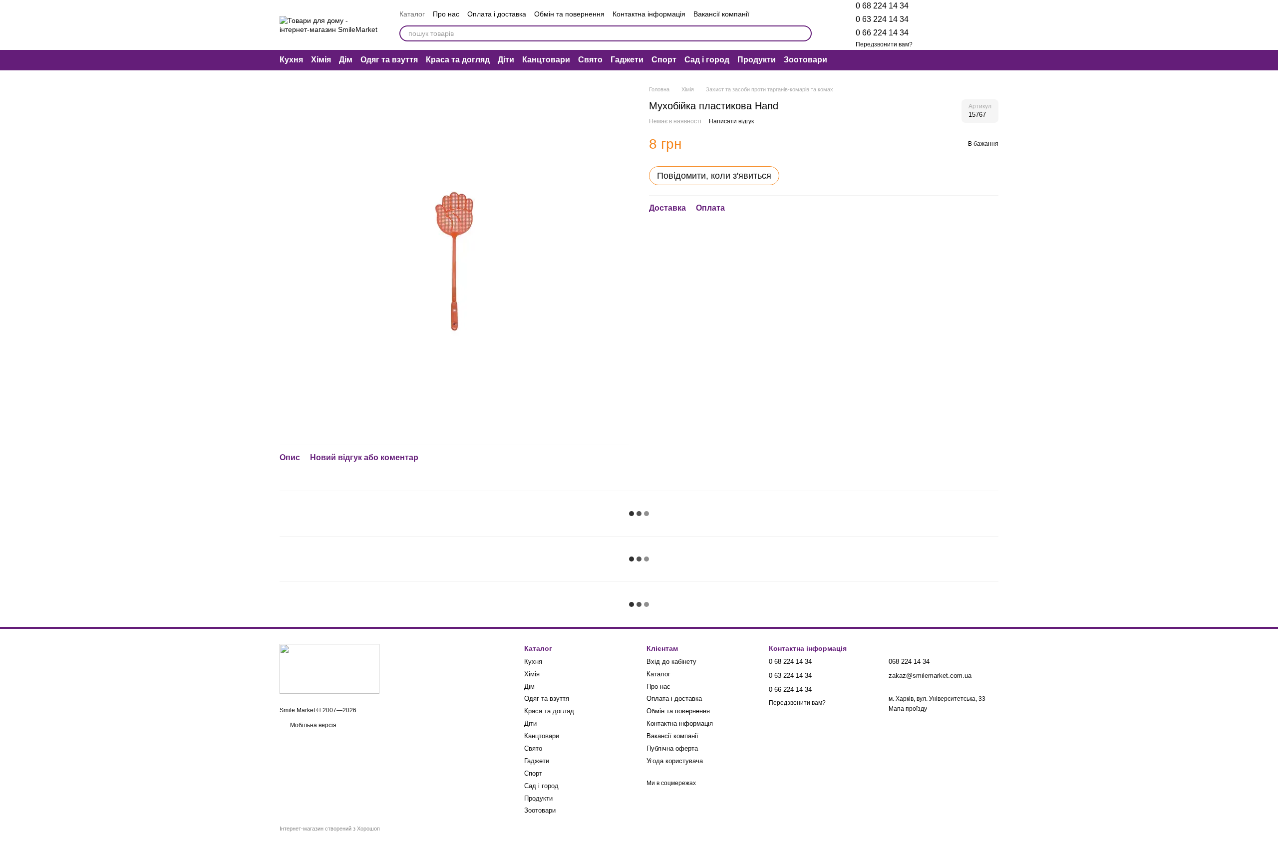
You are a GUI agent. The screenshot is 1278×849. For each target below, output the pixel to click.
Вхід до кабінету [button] (671, 661)
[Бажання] (939, 25)
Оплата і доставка (496, 14)
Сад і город (706, 59)
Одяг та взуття (389, 59)
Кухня (291, 59)
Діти (506, 59)
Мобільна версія (312, 725)
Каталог (412, 14)
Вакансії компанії (721, 14)
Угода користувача (674, 761)
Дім (345, 59)
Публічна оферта (672, 748)
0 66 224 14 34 (882, 32)
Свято (590, 59)
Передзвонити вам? (884, 44)
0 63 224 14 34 (882, 19)
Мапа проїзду (908, 708)
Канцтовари (546, 59)
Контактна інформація (649, 14)
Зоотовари (805, 59)
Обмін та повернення (569, 14)
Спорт (663, 59)
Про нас (446, 14)
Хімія (321, 59)
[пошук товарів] (804, 33)
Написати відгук (731, 120)
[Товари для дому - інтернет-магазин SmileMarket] (329, 668)
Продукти (756, 59)
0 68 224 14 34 (882, 5)
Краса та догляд (458, 59)
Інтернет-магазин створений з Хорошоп (330, 829)
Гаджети (627, 59)
